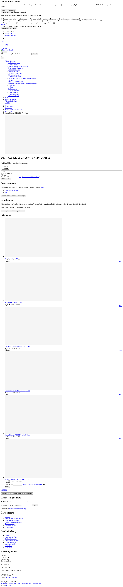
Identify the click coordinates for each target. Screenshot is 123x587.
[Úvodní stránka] (7, 50)
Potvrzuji (3, 24)
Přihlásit (35, 505)
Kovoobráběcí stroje (14, 77)
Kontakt (7, 103)
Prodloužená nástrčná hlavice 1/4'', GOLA (17, 346)
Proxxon (7, 517)
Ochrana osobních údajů (24, 583)
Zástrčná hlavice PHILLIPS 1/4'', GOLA (17, 435)
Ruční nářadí (12, 85)
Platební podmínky (10, 542)
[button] (2, 41)
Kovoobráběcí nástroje (15, 75)
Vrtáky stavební (13, 92)
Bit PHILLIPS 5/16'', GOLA (13, 302)
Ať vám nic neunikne (7, 505)
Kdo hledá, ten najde (7, 54)
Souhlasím (12, 10)
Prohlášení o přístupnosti (8, 583)
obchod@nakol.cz (11, 577)
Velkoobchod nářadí (11, 101)
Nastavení (4, 10)
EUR (6, 45)
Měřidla (10, 80)
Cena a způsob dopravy (12, 540)
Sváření (10, 87)
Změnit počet (5, 177)
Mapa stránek (37, 583)
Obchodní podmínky (11, 99)
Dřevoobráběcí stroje (14, 70)
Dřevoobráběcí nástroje (15, 68)
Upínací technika (13, 90)
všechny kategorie (13, 96)
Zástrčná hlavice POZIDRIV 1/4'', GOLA (17, 391)
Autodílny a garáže (14, 63)
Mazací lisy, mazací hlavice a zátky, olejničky (22, 78)
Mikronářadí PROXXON (16, 82)
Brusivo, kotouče (13, 64)
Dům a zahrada (13, 71)
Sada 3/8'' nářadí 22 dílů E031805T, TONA (18, 479)
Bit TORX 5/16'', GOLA (12, 258)
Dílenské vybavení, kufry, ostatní (18, 66)
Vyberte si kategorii (10, 61)
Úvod (6, 97)
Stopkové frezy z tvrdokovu (13, 522)
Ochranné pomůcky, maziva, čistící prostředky (22, 83)
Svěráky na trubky (10, 525)
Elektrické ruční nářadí (15, 73)
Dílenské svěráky (10, 524)
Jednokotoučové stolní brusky (14, 518)
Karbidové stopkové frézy (12, 520)
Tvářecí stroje (12, 89)
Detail (120, 261)
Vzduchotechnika (13, 94)
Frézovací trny (9, 527)
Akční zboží (8, 547)
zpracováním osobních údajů (18, 508)
